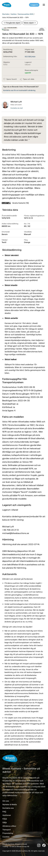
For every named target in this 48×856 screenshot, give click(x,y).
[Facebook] (44, 845)
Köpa (4, 819)
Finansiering (7, 833)
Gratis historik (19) (20, 203)
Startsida (5, 14)
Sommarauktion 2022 (25, 14)
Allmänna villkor (9, 826)
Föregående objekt (11, 23)
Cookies (5, 837)
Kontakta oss (8, 808)
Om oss (5, 801)
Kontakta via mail (17, 108)
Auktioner (6, 815)
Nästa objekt (30, 23)
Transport (6, 830)
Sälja (4, 822)
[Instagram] (38, 845)
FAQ (4, 812)
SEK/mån (30, 57)
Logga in (34, 5)
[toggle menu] (44, 5)
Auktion (13, 14)
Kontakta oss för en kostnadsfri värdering (19, 90)
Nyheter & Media (9, 804)
